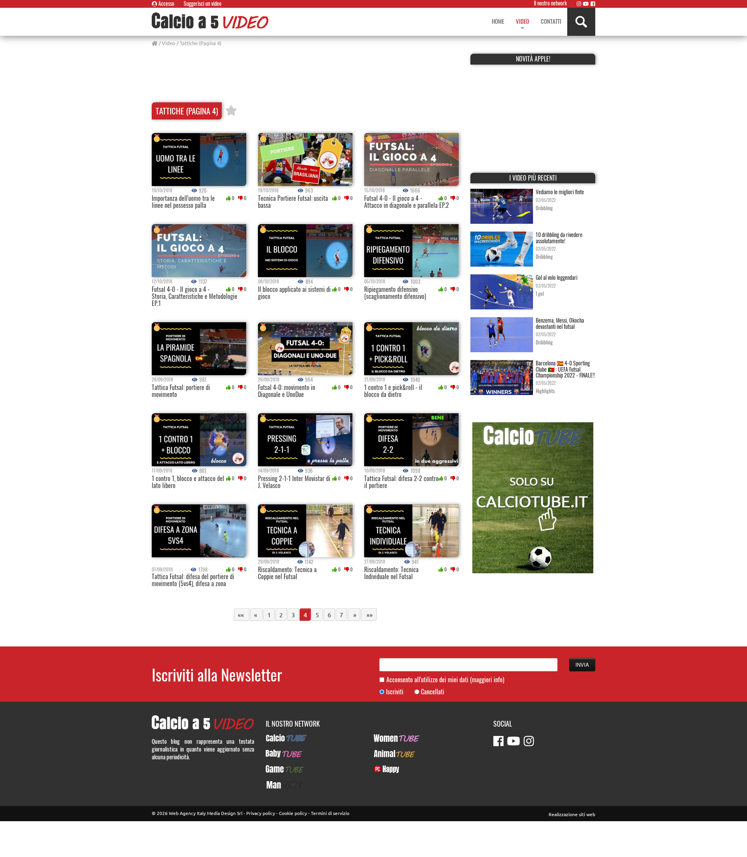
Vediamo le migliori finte (560, 192)
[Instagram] (579, 3)
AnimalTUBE (388, 753)
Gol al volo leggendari (556, 277)
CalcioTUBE (279, 738)
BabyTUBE (277, 753)
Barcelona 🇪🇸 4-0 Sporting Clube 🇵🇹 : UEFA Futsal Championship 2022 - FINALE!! (565, 369)
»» (369, 614)
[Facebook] (593, 3)
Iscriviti (394, 691)
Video (168, 43)
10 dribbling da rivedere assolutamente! (559, 237)
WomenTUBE (388, 738)
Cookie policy (293, 813)
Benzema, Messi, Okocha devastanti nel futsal (560, 323)
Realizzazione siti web (572, 814)
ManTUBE (277, 785)
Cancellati (432, 691)
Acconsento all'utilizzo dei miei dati (445, 679)
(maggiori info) (487, 679)
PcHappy (383, 769)
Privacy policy (260, 813)
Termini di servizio (330, 813)
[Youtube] (586, 3)
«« (241, 614)
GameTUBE (278, 769)
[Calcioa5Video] (210, 20)
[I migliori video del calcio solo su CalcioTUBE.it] (532, 497)
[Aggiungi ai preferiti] (231, 110)
